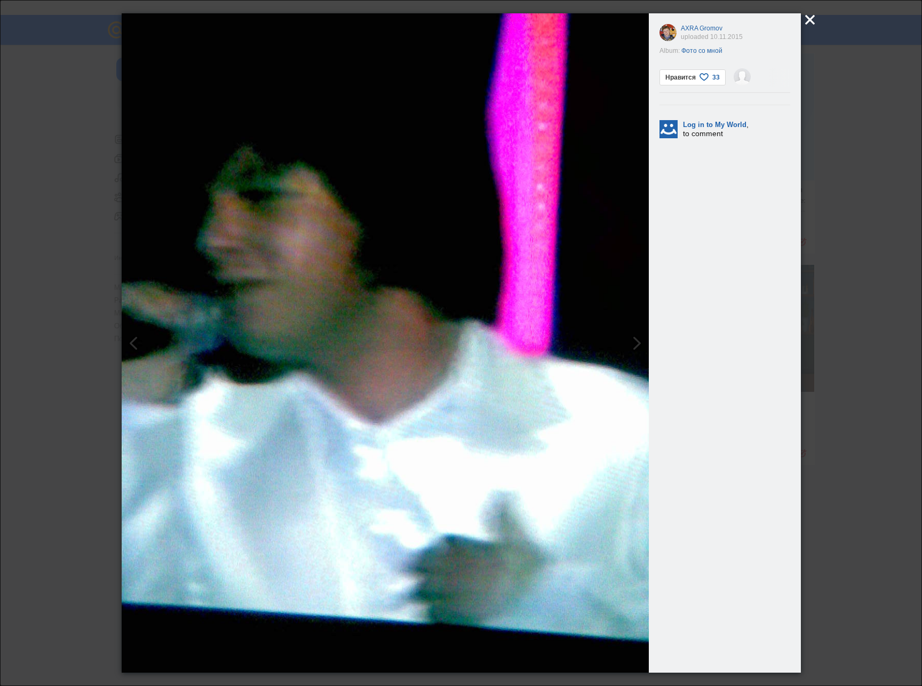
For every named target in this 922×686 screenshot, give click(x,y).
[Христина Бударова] (742, 76)
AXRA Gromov (701, 28)
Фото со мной (701, 50)
